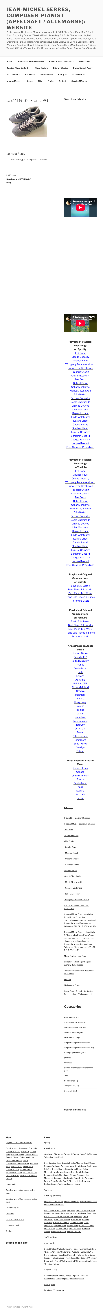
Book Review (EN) (72, 1017)
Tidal (40, 81)
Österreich (80, 728)
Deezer (30, 81)
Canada (80, 771)
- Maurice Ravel (71, 853)
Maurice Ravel (80, 360)
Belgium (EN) (80, 683)
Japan (80, 713)
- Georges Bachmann (73, 888)
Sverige (80, 747)
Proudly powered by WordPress (19, 1307)
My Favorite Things (72, 985)
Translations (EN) (71, 1086)
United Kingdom (80, 660)
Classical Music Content (17, 68)
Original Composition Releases (30, 61)
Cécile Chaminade (80, 402)
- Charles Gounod (71, 864)
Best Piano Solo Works (80, 589)
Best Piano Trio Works (80, 593)
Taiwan (80, 751)
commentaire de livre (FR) (75, 1027)
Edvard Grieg (80, 420)
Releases (68, 1062)
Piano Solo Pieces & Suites (80, 597)
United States (80, 653)
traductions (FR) (71, 1081)
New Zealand (80, 721)
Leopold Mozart (80, 443)
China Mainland (80, 687)
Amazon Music (13, 81)
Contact (62, 81)
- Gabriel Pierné (70, 870)
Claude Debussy (80, 356)
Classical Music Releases (60, 61)
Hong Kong (80, 702)
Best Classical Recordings (80, 447)
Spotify (61, 74)
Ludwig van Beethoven (80, 368)
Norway (80, 724)
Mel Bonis (80, 379)
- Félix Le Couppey (72, 894)
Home (9, 61)
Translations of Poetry (83, 68)
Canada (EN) (80, 657)
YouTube (28, 74)
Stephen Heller (80, 428)
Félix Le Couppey (80, 432)
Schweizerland (80, 736)
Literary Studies (60, 68)
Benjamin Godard (80, 435)
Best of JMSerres (80, 585)
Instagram (60, 1290)
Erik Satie (80, 353)
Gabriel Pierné (80, 424)
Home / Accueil (12, 1225)
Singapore (80, 739)
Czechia (80, 691)
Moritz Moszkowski (80, 390)
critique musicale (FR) (73, 1032)
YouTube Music (46, 74)
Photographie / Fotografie (75, 1052)
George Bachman (80, 439)
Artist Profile (49, 1148)
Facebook (48, 1290)
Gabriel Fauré (80, 383)
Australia (80, 679)
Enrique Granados (80, 398)
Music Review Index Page (75, 956)
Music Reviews (41, 68)
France (80, 664)
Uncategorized (70, 1091)
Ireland (80, 709)
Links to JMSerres (79, 81)
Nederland (80, 717)
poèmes (67, 1057)
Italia (80, 672)
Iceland (80, 706)
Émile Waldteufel (80, 417)
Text (66, 1075)
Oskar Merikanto (80, 386)
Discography (84, 61)
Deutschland (80, 668)
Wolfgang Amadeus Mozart (80, 364)
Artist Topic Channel (52, 1196)
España (80, 675)
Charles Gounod (80, 405)
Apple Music (76, 74)
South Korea (80, 743)
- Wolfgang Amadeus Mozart (76, 899)
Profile (50, 81)
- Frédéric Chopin (71, 859)
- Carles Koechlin (71, 835)
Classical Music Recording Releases (79, 824)
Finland (80, 698)
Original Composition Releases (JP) (79, 1047)
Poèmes (67, 979)
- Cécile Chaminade (72, 876)
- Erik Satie (68, 829)
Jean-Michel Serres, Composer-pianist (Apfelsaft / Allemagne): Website (46, 18)
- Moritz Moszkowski (73, 882)
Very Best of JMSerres (53, 1154)
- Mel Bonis (69, 841)
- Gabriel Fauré (70, 847)
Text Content (12, 74)
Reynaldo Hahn (80, 413)
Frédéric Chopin (80, 371)
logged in (23, 159)
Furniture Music (80, 600)
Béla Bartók (80, 394)
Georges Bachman (14, 1172)
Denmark (80, 694)
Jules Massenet (80, 409)
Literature (10, 1213)
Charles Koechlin (80, 375)
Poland (80, 732)
